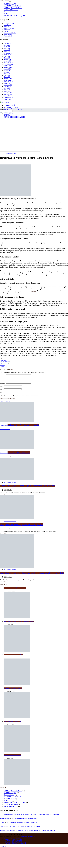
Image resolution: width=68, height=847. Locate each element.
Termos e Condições (13, 839)
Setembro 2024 (8, 67)
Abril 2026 (7, 50)
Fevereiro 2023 (8, 93)
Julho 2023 (7, 88)
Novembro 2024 (8, 64)
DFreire (2, 822)
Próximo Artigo (5, 429)
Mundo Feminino (5, 818)
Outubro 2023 (7, 83)
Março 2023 (7, 91)
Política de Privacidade (15, 843)
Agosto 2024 (7, 69)
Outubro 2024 (7, 66)
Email (1, 389)
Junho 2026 (7, 46)
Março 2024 (7, 77)
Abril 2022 (7, 96)
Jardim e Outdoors (12, 6)
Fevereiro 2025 (8, 59)
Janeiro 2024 (7, 80)
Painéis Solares (11, 10)
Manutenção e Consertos (7, 830)
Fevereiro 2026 (8, 53)
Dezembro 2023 (8, 81)
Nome (1, 386)
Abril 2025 (7, 56)
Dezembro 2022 (8, 94)
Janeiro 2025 (7, 61)
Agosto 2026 (7, 43)
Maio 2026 (7, 48)
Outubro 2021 (7, 99)
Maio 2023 (7, 89)
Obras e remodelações (14, 16)
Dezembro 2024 (8, 62)
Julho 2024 (7, 70)
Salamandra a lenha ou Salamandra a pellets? (24, 818)
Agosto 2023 (7, 86)
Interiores (9, 12)
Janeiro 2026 (7, 54)
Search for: (2, 109)
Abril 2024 (7, 75)
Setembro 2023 (8, 85)
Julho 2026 (7, 45)
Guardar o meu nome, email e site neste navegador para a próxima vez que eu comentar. (20, 395)
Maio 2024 (7, 73)
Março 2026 (7, 51)
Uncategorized (8, 36)
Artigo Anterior (5, 401)
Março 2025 (7, 58)
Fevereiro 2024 (8, 78)
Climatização (10, 4)
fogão (34, 291)
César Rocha (3, 826)
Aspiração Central (13, 8)
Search (16, 110)
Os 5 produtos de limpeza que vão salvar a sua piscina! (22, 822)
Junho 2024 (7, 72)
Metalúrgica (7, 29)
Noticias (8, 14)
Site (1, 392)
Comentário (3, 383)
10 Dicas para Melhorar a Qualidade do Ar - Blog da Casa (16, 814)
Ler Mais (3, 494)
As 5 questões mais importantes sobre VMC (47, 814)
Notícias (6, 31)
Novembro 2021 (8, 97)
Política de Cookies (13, 841)
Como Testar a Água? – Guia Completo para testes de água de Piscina (35, 830)
